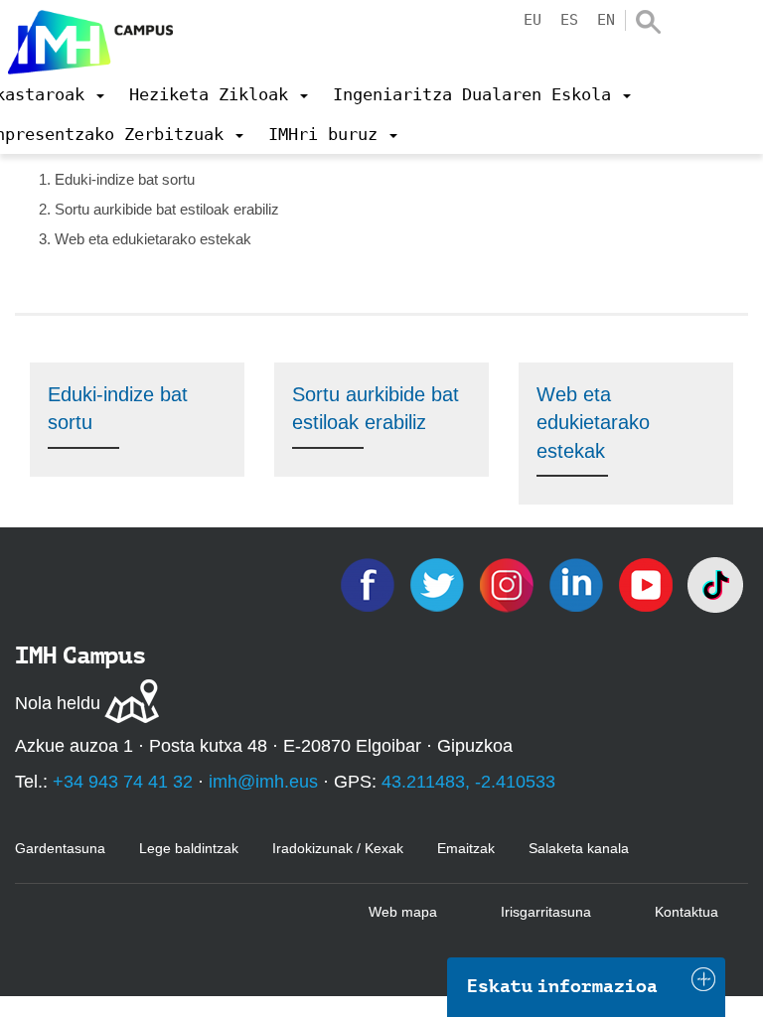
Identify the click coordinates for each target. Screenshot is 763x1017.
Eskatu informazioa (562, 986)
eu (532, 20)
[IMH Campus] (86, 37)
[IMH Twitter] (439, 583)
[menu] (218, 94)
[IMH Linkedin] (578, 583)
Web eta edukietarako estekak (593, 422)
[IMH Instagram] (508, 583)
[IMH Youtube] (648, 583)
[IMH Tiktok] (715, 583)
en (606, 20)
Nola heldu (57, 703)
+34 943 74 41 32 (123, 782)
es (569, 20)
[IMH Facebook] (369, 583)
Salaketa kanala (579, 848)
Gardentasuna (60, 848)
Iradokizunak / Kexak (337, 848)
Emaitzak (466, 848)
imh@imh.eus (263, 782)
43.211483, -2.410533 (468, 782)
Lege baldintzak (188, 848)
